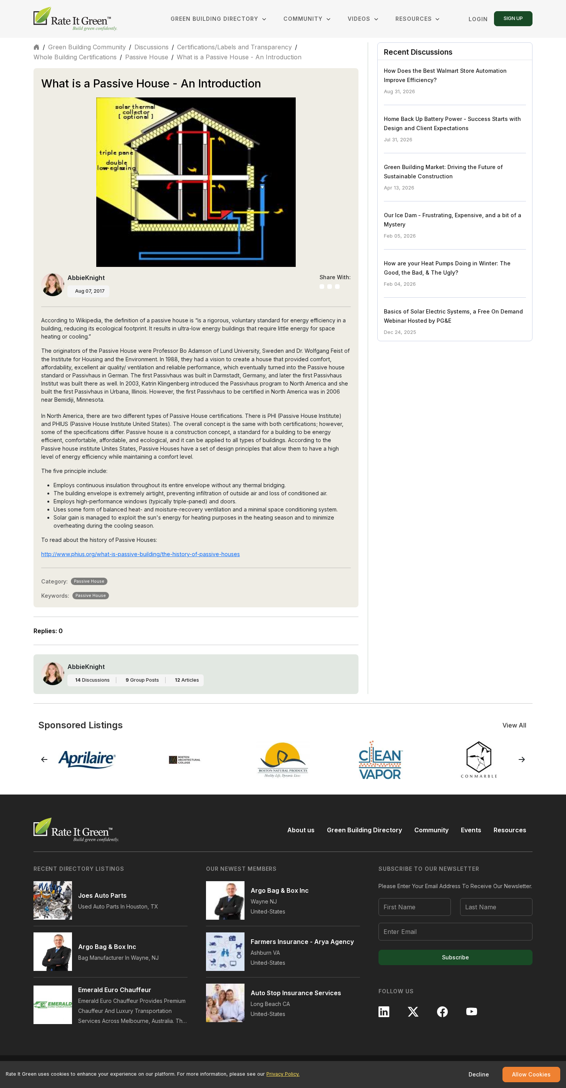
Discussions (151, 47)
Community (431, 830)
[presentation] (44, 760)
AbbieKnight (86, 278)
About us (301, 830)
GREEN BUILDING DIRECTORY (215, 18)
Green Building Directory (364, 830)
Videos (360, 18)
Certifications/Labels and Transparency (234, 47)
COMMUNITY (303, 18)
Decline (479, 1074)
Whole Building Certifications (75, 57)
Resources (413, 18)
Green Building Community (87, 47)
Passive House (146, 57)
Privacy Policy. (283, 1074)
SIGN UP (513, 18)
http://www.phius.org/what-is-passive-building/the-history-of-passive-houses (140, 554)
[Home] (75, 19)
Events (471, 830)
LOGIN (478, 19)
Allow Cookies (531, 1074)
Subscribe (455, 957)
